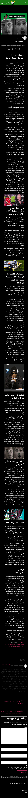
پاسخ (26, 694)
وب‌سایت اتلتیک (20, 232)
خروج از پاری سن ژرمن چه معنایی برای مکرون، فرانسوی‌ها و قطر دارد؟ (14, 645)
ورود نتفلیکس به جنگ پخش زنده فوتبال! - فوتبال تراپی (13, 702)
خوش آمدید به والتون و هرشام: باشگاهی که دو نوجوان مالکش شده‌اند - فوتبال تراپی (12, 712)
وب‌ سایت (24, 759)
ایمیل (25, 753)
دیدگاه (25, 727)
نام (26, 747)
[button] (25, 2)
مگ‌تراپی (20, 643)
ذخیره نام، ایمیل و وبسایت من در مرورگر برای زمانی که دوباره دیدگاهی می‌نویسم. (15, 768)
